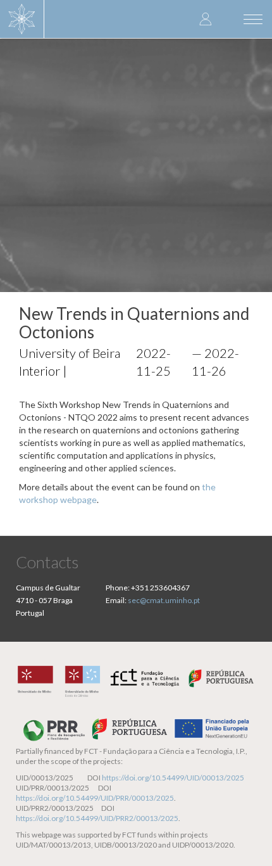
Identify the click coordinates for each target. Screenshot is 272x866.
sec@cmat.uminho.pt (164, 600)
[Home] (22, 19)
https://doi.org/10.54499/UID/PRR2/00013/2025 (97, 818)
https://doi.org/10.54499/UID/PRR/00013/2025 (95, 798)
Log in (205, 18)
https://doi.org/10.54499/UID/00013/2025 (173, 777)
